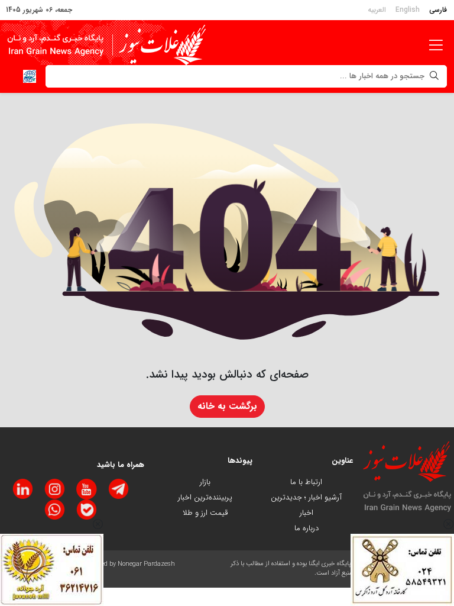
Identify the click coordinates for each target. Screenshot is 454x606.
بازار (205, 482)
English (407, 9)
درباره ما (306, 528)
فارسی (438, 9)
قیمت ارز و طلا (205, 513)
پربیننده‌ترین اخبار (205, 497)
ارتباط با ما (306, 482)
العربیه (377, 9)
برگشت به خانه (227, 406)
